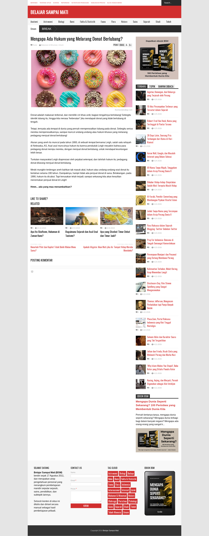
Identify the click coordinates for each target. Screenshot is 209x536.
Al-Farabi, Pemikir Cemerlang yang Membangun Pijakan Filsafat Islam (162, 198)
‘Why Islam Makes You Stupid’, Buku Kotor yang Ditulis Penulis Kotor (162, 367)
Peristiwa (122, 501)
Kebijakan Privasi (98, 3)
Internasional (114, 490)
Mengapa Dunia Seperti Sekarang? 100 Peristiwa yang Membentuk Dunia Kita (155, 405)
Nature (124, 21)
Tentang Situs (45, 3)
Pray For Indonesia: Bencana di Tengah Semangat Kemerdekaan (161, 241)
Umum (33, 29)
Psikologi (133, 501)
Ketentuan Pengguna (80, 3)
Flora (113, 21)
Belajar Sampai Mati (49, 12)
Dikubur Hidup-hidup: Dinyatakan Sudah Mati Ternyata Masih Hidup (162, 183)
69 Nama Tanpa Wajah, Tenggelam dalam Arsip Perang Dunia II (162, 169)
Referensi (65, 3)
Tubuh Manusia (114, 512)
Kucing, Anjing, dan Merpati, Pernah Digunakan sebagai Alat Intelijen (162, 382)
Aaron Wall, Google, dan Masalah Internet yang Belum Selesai (161, 155)
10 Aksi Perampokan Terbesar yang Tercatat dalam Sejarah (162, 108)
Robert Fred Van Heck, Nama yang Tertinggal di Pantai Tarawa (161, 122)
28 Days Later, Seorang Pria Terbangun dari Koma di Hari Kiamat (159, 139)
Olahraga (112, 501)
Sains (135, 21)
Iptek (133, 490)
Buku (110, 479)
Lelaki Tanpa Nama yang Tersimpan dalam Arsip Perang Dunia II (162, 212)
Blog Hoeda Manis (114, 3)
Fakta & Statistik (87, 21)
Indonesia (126, 484)
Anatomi (34, 21)
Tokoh (168, 21)
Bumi (72, 21)
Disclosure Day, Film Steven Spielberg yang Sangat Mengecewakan (159, 287)
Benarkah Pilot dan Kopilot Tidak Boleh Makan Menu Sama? (53, 248)
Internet (125, 490)
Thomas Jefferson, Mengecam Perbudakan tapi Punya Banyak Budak (160, 305)
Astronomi (48, 21)
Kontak (56, 3)
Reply (35, 45)
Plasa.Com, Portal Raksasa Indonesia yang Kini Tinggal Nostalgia (159, 322)
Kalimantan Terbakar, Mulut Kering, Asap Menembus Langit (162, 270)
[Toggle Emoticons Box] (32, 271)
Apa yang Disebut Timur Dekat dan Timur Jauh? (115, 233)
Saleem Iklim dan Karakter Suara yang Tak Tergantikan (161, 338)
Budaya (131, 473)
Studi (158, 21)
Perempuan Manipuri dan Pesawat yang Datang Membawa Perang (161, 256)
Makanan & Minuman (49, 45)
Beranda (34, 3)
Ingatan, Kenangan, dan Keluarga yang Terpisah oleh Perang (161, 93)
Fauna (103, 21)
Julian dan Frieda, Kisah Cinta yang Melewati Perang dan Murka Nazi (162, 353)
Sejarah (146, 21)
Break (46, 28)
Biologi (61, 21)
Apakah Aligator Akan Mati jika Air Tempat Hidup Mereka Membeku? (108, 248)
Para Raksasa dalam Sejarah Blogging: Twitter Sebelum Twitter (162, 227)
